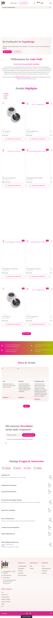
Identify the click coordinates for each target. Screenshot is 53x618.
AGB (43, 566)
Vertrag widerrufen (26, 616)
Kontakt (31, 568)
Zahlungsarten (21, 568)
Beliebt (5, 98)
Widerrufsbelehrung (46, 568)
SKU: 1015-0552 (29, 133)
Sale (2, 606)
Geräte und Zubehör (5, 601)
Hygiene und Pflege (5, 599)
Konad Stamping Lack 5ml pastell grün (10, 268)
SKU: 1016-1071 (5, 179)
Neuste (5, 96)
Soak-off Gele (4, 594)
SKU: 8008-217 (29, 270)
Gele (2, 592)
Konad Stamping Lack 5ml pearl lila (33, 268)
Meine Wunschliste (22, 575)
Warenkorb (20, 570)
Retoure (18, 468)
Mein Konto (20, 573)
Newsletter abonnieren (28, 435)
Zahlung (39, 468)
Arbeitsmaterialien (5, 597)
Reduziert (6, 95)
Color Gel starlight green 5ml (32, 131)
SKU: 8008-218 (5, 270)
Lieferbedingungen (22, 566)
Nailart (2, 604)
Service (29, 468)
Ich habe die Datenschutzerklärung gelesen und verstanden (20, 439)
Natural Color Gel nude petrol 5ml (9, 177)
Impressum (44, 573)
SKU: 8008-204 (29, 179)
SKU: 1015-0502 (5, 133)
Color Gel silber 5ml (6, 131)
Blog (31, 566)
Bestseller (6, 93)
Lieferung (7, 468)
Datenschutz (44, 570)
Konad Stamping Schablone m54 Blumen (34, 177)
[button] (3, 103)
